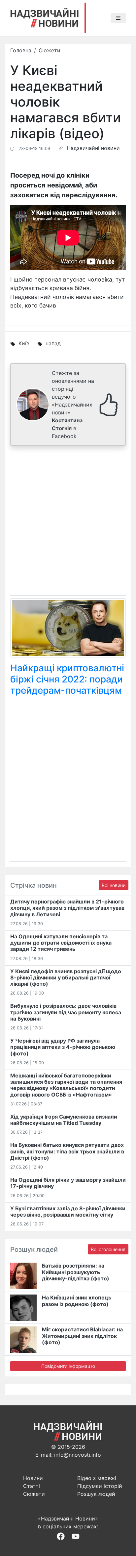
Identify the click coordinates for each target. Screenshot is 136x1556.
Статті (31, 1486)
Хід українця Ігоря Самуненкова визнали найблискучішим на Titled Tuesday (63, 1119)
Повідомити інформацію (68, 1366)
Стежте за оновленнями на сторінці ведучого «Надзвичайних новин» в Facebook (73, 404)
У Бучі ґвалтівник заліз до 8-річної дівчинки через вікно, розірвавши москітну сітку (67, 1211)
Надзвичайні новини (93, 148)
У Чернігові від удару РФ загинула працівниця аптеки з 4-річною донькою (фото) (62, 1046)
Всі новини (113, 885)
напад (53, 343)
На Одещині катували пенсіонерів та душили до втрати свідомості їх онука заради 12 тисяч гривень (61, 942)
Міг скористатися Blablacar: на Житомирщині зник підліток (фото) (82, 1335)
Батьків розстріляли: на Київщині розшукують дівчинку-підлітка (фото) (75, 1271)
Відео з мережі (96, 1478)
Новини (33, 1478)
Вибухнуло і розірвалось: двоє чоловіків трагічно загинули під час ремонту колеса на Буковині (65, 1012)
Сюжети (49, 50)
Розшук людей (96, 1494)
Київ (23, 343)
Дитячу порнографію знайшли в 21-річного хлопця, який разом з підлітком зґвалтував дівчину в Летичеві (67, 907)
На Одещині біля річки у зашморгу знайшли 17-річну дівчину (68, 1182)
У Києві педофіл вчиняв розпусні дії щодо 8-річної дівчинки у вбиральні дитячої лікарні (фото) (65, 977)
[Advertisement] (68, 522)
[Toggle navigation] (118, 18)
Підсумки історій (99, 1486)
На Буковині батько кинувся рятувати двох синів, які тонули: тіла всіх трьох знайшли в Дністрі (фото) (67, 1151)
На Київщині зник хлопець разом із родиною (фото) (76, 1300)
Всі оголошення (108, 1249)
